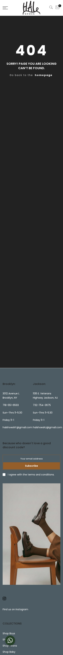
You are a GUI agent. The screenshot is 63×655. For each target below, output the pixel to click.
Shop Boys (9, 633)
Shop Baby (9, 652)
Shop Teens (10, 645)
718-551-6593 (11, 405)
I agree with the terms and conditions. (30, 474)
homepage (43, 75)
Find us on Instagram (15, 609)
